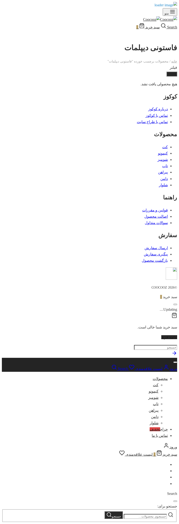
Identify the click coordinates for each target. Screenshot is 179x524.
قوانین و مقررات (155, 210)
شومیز (163, 160)
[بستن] (175, 304)
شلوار (163, 185)
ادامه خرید (169, 337)
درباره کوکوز (158, 109)
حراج (159, 429)
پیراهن (163, 172)
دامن (164, 179)
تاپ (165, 166)
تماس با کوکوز (157, 115)
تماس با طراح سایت (152, 122)
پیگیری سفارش (156, 254)
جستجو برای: (167, 506)
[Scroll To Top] (174, 355)
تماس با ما (160, 436)
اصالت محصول (156, 216)
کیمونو (163, 153)
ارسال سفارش (156, 248)
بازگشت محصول (155, 260)
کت (165, 147)
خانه (174, 61)
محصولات (160, 379)
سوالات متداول (156, 223)
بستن (171, 74)
